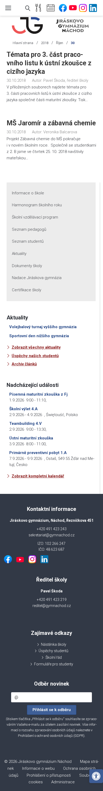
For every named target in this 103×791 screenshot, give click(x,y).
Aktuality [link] (19, 253)
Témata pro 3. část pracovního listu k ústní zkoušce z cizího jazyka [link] (49, 63)
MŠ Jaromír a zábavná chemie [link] (51, 123)
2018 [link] (44, 43)
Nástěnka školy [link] (53, 644)
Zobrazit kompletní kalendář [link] (38, 476)
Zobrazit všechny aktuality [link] (36, 347)
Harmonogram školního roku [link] (37, 205)
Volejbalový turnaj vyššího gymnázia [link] (43, 326)
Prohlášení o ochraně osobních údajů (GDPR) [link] (51, 736)
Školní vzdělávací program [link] (35, 217)
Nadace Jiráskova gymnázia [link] (37, 277)
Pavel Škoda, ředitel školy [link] (65, 80)
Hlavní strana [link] (23, 43)
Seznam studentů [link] (28, 241)
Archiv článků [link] (24, 364)
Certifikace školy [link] (26, 290)
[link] (96, 776)
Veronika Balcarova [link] (60, 132)
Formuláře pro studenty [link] (53, 664)
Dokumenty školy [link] (27, 265)
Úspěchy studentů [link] (53, 651)
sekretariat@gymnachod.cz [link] (51, 535)
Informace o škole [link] (28, 193)
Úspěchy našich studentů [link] (35, 355)
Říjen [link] (59, 43)
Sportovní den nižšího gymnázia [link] (39, 335)
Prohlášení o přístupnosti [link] (49, 775)
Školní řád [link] (53, 657)
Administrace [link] (63, 782)
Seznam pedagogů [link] (29, 229)
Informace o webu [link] (38, 768)
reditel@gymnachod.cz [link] (51, 606)
